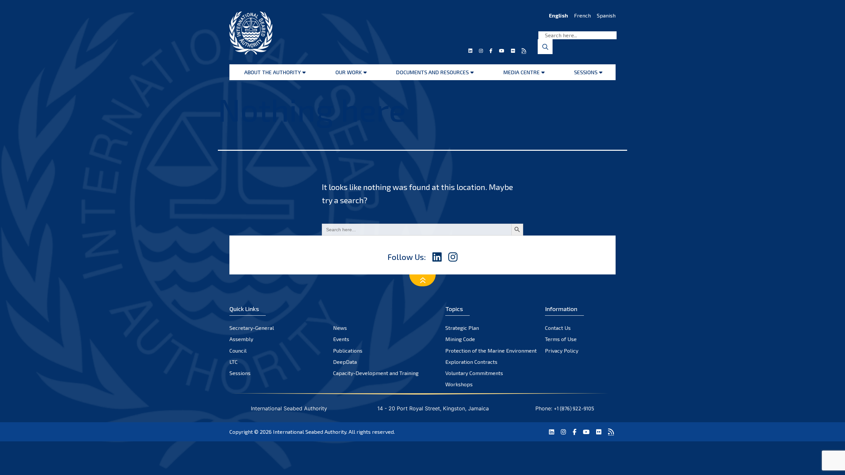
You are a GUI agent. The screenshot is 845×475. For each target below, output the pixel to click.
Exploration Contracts (471, 362)
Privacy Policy (561, 350)
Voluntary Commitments (474, 373)
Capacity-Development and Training (376, 373)
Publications (347, 350)
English (558, 15)
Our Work (348, 72)
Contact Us (558, 328)
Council (238, 350)
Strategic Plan (462, 328)
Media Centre (521, 72)
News (340, 328)
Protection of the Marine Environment (491, 350)
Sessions (585, 72)
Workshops (459, 384)
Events (341, 339)
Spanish (606, 15)
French (582, 15)
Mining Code (460, 339)
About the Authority (272, 72)
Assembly (241, 339)
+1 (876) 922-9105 (574, 408)
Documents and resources (432, 72)
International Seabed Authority (309, 431)
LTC (233, 362)
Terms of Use (561, 339)
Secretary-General (251, 328)
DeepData (345, 362)
